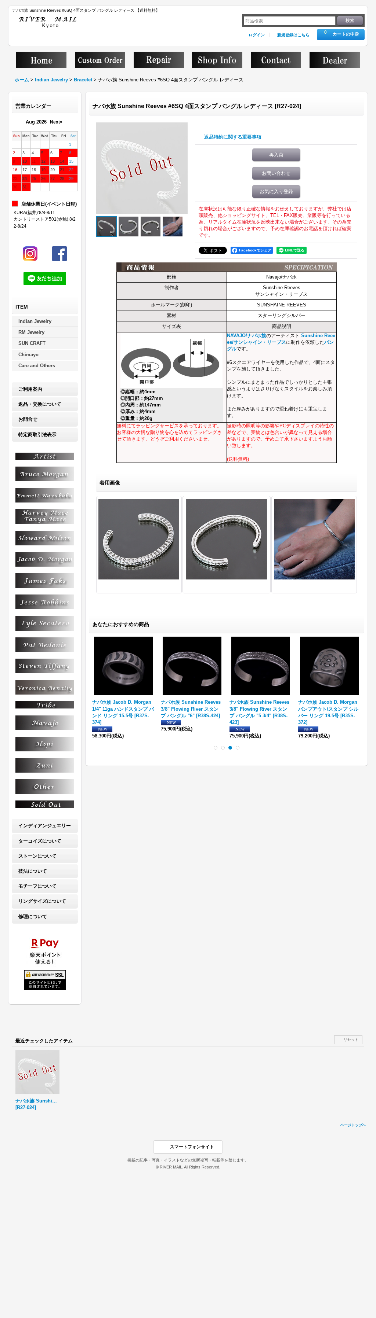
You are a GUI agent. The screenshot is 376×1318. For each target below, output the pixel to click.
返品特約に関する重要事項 (232, 137)
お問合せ (27, 419)
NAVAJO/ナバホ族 (246, 335)
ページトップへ (353, 1125)
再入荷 (276, 155)
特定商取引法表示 (37, 434)
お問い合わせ (276, 173)
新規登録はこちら (293, 35)
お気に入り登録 (276, 191)
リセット (351, 1040)
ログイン (257, 35)
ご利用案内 (30, 389)
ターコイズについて (39, 841)
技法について (32, 871)
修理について (32, 916)
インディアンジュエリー (44, 825)
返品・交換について (39, 404)
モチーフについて (37, 886)
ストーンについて (37, 856)
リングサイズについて (42, 901)
